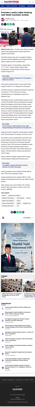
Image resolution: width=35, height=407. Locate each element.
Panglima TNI (26, 203)
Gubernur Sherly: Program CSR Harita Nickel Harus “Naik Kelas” (18, 339)
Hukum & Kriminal (11, 6)
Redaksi (27, 379)
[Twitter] (5, 24)
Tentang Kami (19, 379)
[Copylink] (13, 24)
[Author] (2, 19)
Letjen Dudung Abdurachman (8, 203)
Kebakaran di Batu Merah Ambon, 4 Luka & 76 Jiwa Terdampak (19, 332)
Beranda (3, 9)
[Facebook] (2, 24)
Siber (31, 379)
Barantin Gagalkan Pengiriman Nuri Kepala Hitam (18, 352)
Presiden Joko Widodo (8, 206)
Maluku (19, 203)
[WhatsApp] (8, 24)
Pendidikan (22, 6)
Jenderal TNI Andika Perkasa (15, 195)
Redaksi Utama (9, 18)
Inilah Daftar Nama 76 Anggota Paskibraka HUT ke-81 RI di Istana (11, 295)
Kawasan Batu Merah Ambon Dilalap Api (17, 307)
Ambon (4, 195)
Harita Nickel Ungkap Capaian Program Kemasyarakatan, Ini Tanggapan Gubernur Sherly (18, 367)
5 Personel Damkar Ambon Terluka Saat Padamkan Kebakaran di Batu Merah (17, 359)
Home (3, 6)
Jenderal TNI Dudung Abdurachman (8, 198)
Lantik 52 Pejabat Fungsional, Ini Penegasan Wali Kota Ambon (16, 79)
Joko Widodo (20, 198)
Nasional (9, 9)
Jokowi (28, 198)
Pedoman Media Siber (8, 379)
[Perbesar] (17, 46)
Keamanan (30, 6)
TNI (18, 206)
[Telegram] (10, 24)
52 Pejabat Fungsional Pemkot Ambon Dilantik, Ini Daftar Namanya (15, 166)
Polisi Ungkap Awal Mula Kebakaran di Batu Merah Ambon (18, 346)
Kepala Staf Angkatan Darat (8, 200)
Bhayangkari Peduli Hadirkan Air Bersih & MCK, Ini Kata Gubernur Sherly (18, 313)
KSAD (18, 200)
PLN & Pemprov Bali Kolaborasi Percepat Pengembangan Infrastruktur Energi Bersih (16, 127)
